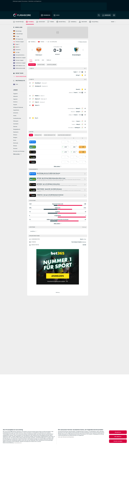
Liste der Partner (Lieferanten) (66, 437)
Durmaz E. (42, 102)
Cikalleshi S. (45, 86)
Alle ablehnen (117, 436)
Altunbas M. (38, 86)
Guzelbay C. (38, 83)
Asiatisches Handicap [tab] (64, 135)
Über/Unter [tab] (38, 135)
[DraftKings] (32, 157)
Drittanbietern (18, 442)
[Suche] (99, 15)
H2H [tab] (43, 60)
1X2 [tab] (31, 135)
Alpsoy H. (37, 99)
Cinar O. (37, 102)
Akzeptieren (118, 432)
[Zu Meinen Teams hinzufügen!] (32, 49)
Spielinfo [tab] (32, 64)
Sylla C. (71, 92)
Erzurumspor (76, 55)
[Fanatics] (32, 162)
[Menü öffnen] (114, 15)
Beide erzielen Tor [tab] (49, 135)
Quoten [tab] (37, 60)
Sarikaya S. (77, 127)
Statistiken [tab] (41, 64)
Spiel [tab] (30, 60)
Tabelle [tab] (48, 60)
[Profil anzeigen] (39, 50)
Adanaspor (38, 55)
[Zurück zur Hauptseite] (23, 15)
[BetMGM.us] (32, 152)
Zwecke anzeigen (118, 441)
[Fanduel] (32, 142)
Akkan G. (78, 108)
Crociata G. (71, 127)
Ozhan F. (78, 111)
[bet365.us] (32, 147)
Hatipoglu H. (44, 99)
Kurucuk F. (44, 83)
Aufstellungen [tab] (51, 64)
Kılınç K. (78, 124)
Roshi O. (73, 111)
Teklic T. (71, 115)
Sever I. (78, 121)
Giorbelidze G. (71, 108)
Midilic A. (37, 95)
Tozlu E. (74, 124)
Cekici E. (42, 95)
